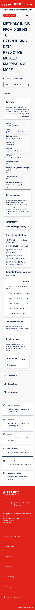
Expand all (25, 281)
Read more (25, 117)
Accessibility (10, 577)
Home (2, 10)
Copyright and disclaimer (14, 597)
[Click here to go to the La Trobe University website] (6, 5)
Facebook (7, 503)
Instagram (17, 505)
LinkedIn (25, 503)
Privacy (8, 587)
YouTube (18, 503)
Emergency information (13, 536)
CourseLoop (29, 607)
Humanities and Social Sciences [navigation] (18, 132)
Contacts (9, 556)
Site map (9, 566)
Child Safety (10, 546)
